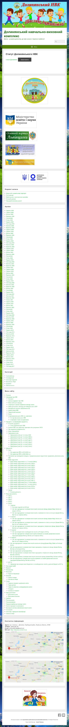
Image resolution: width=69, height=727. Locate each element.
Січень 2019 (9, 345)
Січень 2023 (9, 279)
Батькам (8, 575)
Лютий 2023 (9, 277)
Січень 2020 (9, 328)
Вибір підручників (13, 460)
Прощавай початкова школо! (14, 201)
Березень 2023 (10, 275)
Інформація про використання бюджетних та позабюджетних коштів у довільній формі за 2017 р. (36, 564)
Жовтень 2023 (10, 264)
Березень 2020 (10, 324)
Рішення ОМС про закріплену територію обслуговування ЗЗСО (25, 427)
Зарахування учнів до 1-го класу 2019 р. (21, 444)
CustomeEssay (10, 376)
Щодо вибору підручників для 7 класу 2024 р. (22, 471)
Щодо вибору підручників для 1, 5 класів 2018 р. (23, 484)
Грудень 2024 (9, 241)
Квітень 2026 (9, 214)
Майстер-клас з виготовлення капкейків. (17, 197)
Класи (10, 414)
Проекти (8, 598)
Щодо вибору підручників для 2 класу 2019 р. (22, 486)
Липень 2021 (9, 300)
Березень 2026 (10, 216)
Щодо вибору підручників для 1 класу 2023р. (22, 475)
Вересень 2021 (10, 298)
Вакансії (8, 568)
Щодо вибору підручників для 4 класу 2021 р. (22, 480)
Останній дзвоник (11, 199)
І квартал (12, 505)
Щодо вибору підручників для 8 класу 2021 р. (22, 478)
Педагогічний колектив (14, 412)
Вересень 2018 (10, 353)
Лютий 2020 (9, 326)
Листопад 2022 (10, 283)
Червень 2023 (10, 269)
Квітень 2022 (9, 288)
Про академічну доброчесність (16, 429)
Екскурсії (8, 383)
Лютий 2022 (9, 290)
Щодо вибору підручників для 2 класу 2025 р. (22, 467)
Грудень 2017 (9, 364)
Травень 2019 (9, 338)
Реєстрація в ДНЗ (11, 566)
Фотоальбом (9, 570)
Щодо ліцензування (13, 431)
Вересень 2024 (10, 246)
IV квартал (13, 537)
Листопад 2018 (10, 349)
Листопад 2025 (10, 224)
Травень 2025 (9, 231)
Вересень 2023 (10, 265)
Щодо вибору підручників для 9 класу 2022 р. (22, 477)
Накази (10, 490)
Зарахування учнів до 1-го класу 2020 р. (21, 442)
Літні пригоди (9, 195)
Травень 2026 (9, 212)
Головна (8, 395)
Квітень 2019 (9, 340)
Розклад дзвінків (10, 602)
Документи (9, 448)
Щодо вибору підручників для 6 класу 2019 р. (22, 488)
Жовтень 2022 (10, 284)
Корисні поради (12, 577)
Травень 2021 (9, 303)
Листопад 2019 (10, 332)
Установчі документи (13, 423)
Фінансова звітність (11, 494)
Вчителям (9, 571)
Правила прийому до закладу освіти (16, 604)
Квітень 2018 (9, 357)
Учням (8, 581)
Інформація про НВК (11, 397)
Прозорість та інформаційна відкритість (17, 422)
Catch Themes (40, 722)
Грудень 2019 (9, 330)
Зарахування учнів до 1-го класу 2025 (20, 435)
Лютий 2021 (9, 309)
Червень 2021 (10, 301)
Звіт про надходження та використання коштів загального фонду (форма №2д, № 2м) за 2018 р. (36, 556)
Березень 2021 (10, 307)
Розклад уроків (10, 600)
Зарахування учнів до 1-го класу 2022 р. (21, 439)
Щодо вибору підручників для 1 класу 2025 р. (22, 469)
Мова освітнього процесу (15, 403)
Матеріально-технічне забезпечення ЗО (19, 408)
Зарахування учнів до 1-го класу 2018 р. (21, 446)
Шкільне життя (10, 385)
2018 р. (10, 503)
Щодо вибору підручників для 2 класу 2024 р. (22, 473)
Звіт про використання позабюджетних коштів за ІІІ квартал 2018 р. (30, 532)
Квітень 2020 (9, 322)
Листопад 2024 (10, 243)
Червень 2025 (10, 229)
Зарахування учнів (13, 433)
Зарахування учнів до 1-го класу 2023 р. (21, 437)
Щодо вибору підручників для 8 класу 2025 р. (22, 463)
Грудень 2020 (9, 313)
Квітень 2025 (9, 233)
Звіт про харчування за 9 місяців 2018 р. (21, 551)
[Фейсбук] (59, 715)
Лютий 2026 (9, 218)
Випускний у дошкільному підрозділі (16, 193)
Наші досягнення (10, 592)
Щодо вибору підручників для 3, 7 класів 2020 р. (23, 482)
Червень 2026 (10, 210)
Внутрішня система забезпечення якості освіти (19, 608)
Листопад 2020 (10, 315)
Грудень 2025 (9, 222)
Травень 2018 (9, 355)
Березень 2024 (10, 254)
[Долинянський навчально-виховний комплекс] (34, 27)
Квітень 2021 (9, 305)
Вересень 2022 (10, 286)
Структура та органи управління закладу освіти (21, 404)
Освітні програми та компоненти (15, 606)
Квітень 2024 (9, 252)
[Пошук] (55, 41)
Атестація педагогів (11, 380)
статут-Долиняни (11, 60)
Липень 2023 (9, 267)
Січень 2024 (9, 258)
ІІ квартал (13, 516)
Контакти (10, 399)
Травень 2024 (9, 250)
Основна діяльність (15, 492)
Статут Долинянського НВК (17, 425)
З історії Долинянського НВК (18, 418)
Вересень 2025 (10, 227)
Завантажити (25, 59)
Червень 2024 (10, 248)
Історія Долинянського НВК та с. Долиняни (20, 416)
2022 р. (10, 496)
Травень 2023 (9, 271)
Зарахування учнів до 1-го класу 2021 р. (21, 440)
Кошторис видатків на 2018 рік (20, 507)
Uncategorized (10, 378)
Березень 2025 (10, 235)
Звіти (9, 450)
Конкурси (10, 589)
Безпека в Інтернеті (13, 590)
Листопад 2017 (10, 366)
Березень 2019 (10, 341)
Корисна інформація (13, 573)
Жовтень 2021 (10, 296)
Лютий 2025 (9, 237)
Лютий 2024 (9, 256)
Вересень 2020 (10, 319)
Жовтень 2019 (10, 334)
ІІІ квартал (13, 530)
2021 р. (10, 497)
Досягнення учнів (13, 594)
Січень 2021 (9, 311)
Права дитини (12, 585)
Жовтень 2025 (10, 226)
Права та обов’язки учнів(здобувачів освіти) (20, 587)
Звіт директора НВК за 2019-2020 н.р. (20, 452)
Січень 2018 (9, 362)
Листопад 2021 (10, 294)
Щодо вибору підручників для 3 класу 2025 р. (22, 465)
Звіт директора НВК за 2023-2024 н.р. (20, 454)
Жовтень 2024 (10, 244)
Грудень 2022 (9, 281)
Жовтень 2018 (10, 351)
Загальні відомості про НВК (15, 401)
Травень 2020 (9, 320)
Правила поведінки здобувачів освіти (18, 583)
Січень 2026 (9, 220)
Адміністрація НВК (13, 410)
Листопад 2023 (10, 262)
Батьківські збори (11, 381)
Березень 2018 (10, 358)
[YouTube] (63, 715)
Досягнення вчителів (13, 596)
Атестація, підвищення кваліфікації (15, 611)
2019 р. (10, 501)
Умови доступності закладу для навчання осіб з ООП (22, 406)
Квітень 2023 (9, 273)
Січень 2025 (9, 239)
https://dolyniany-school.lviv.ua (19, 630)
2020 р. (10, 499)
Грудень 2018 (9, 347)
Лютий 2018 (9, 360)
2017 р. (10, 562)
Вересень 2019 (10, 336)
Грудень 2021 (9, 292)
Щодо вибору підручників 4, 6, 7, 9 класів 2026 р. (23, 461)
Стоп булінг (9, 610)
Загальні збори (10, 613)
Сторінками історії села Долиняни (19, 420)
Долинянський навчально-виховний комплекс (33, 33)
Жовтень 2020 (10, 317)
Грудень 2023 (9, 260)
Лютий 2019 (9, 343)
